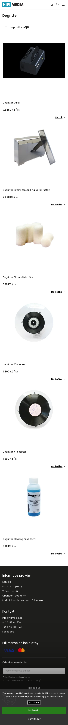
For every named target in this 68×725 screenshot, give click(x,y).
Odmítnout (34, 719)
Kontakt (6, 581)
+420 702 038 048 (12, 627)
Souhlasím (34, 710)
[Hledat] (51, 4)
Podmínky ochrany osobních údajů (22, 600)
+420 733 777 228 (11, 622)
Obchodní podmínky (14, 595)
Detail (58, 117)
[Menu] (63, 5)
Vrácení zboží (10, 591)
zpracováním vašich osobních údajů (22, 680)
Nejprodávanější (19, 27)
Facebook (8, 631)
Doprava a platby (12, 586)
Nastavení (34, 702)
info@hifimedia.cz (12, 617)
